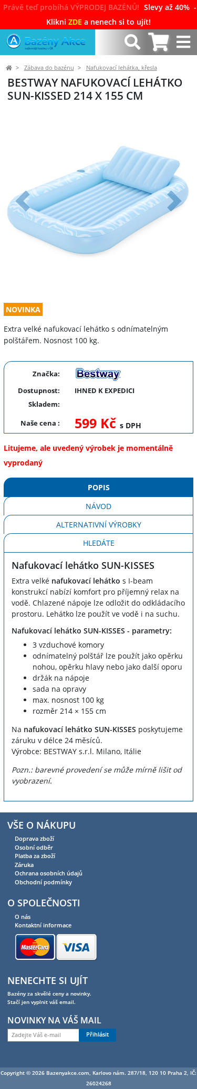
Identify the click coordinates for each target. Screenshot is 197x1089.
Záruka (24, 865)
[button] (23, 200)
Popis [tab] (99, 487)
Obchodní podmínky (43, 882)
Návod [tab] (98, 506)
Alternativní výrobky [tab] (98, 525)
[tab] (158, 42)
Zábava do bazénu (49, 67)
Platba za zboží (35, 856)
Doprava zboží (34, 838)
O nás (22, 917)
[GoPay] (56, 946)
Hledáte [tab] (99, 543)
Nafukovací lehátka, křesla (121, 67)
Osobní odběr (34, 847)
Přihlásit (97, 1034)
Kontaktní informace (43, 925)
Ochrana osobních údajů (48, 873)
